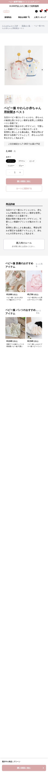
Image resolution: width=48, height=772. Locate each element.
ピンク (32, 161)
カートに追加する (24, 188)
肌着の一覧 (26, 26)
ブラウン (21, 161)
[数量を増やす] (20, 172)
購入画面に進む (24, 181)
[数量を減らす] (9, 172)
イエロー (11, 166)
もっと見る (39, 265)
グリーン (10, 161)
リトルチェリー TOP (10, 26)
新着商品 (8, 17)
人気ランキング (40, 17)
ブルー (21, 166)
